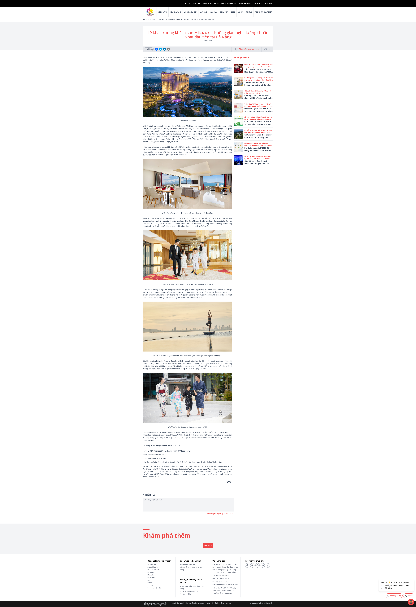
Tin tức (249, 12)
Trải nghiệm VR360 (245, 3)
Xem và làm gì (152, 567)
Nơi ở (233, 12)
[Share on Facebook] (156, 49)
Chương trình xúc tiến (228, 3)
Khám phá (224, 12)
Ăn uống (203, 12)
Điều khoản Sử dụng (217, 603)
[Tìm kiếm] (181, 3)
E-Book (216, 3)
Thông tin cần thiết (263, 12)
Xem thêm (208, 546)
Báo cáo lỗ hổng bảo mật (158, 605)
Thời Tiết (187, 3)
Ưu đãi (240, 12)
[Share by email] (168, 49)
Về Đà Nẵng (162, 12)
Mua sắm (213, 12)
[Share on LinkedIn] (164, 49)
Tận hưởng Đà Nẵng (187, 564)
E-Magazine (196, 3)
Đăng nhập (268, 3)
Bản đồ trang (254, 603)
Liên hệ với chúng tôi (265, 603)
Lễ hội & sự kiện (190, 12)
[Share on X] (160, 49)
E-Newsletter (207, 3)
